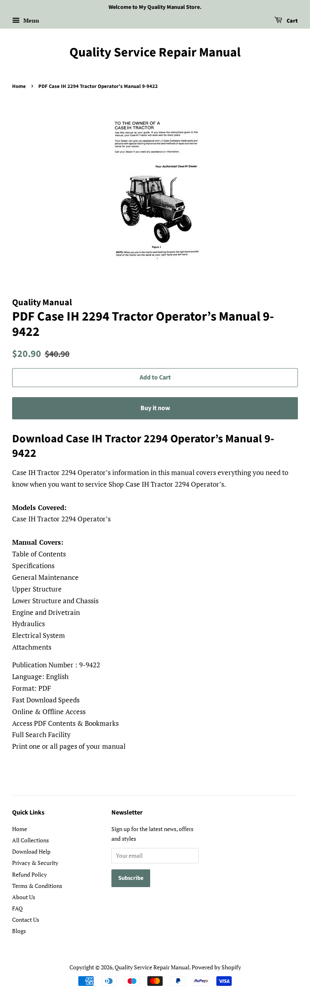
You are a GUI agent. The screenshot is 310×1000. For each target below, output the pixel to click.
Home (19, 86)
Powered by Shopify (216, 967)
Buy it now (155, 408)
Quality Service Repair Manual (155, 52)
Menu (30, 20)
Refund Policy (29, 874)
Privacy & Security (35, 863)
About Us (23, 897)
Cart (291, 21)
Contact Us (25, 919)
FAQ (17, 908)
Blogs (19, 931)
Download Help (31, 851)
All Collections (30, 840)
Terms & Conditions (37, 886)
